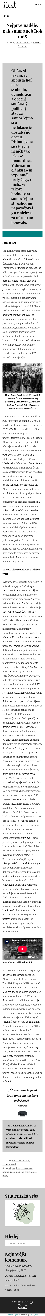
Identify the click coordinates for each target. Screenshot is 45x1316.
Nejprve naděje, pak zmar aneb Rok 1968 (22, 30)
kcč (18, 1168)
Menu (40, 4)
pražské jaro (31, 1172)
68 (9, 1168)
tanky (5, 1175)
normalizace (8, 1172)
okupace (20, 1172)
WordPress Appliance (13, 1315)
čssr (13, 1168)
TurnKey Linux (34, 1315)
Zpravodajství (9, 1164)
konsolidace (26, 1168)
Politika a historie (21, 1160)
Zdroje (22, 1114)
